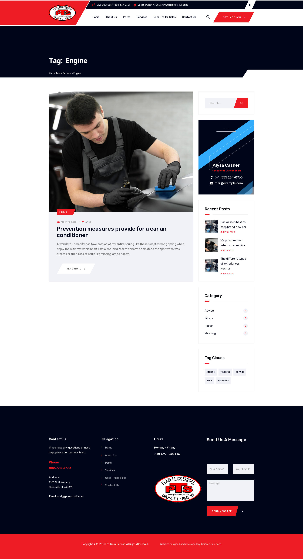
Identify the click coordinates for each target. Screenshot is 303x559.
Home (95, 17)
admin (88, 222)
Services (142, 17)
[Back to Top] (295, 553)
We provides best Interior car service (232, 243)
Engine (211, 372)
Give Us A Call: (113, 5)
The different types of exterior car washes (233, 263)
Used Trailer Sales (164, 17)
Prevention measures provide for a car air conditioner (112, 232)
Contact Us (189, 17)
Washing (210, 333)
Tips (209, 380)
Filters (63, 211)
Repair (209, 325)
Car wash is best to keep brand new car (233, 224)
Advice (209, 310)
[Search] (208, 17)
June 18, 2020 (227, 232)
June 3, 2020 (227, 250)
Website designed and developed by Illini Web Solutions (190, 544)
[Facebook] (250, 5)
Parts (126, 17)
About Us (111, 17)
